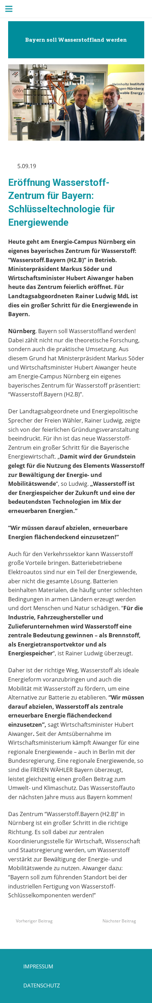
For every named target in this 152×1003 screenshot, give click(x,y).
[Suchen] (30, 9)
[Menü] (9, 9)
